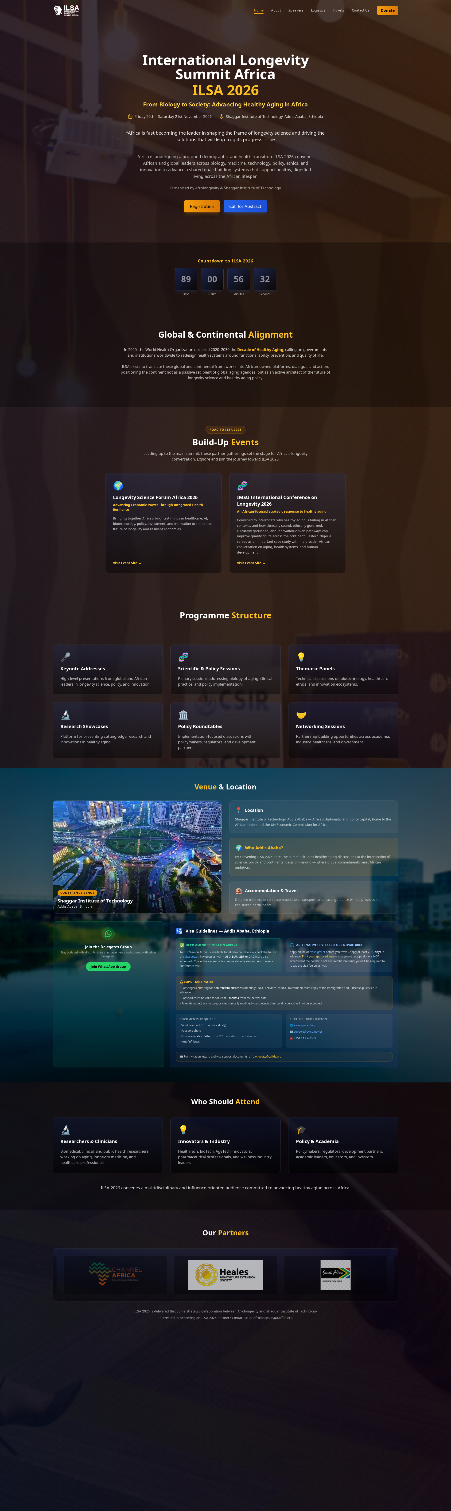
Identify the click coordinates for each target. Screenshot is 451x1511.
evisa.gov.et (190, 957)
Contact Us (361, 10)
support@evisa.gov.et (308, 1032)
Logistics (318, 10)
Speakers (295, 10)
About (276, 10)
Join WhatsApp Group (108, 966)
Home (259, 10)
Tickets (338, 10)
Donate (388, 10)
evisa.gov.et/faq (304, 1025)
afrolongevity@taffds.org (265, 1056)
